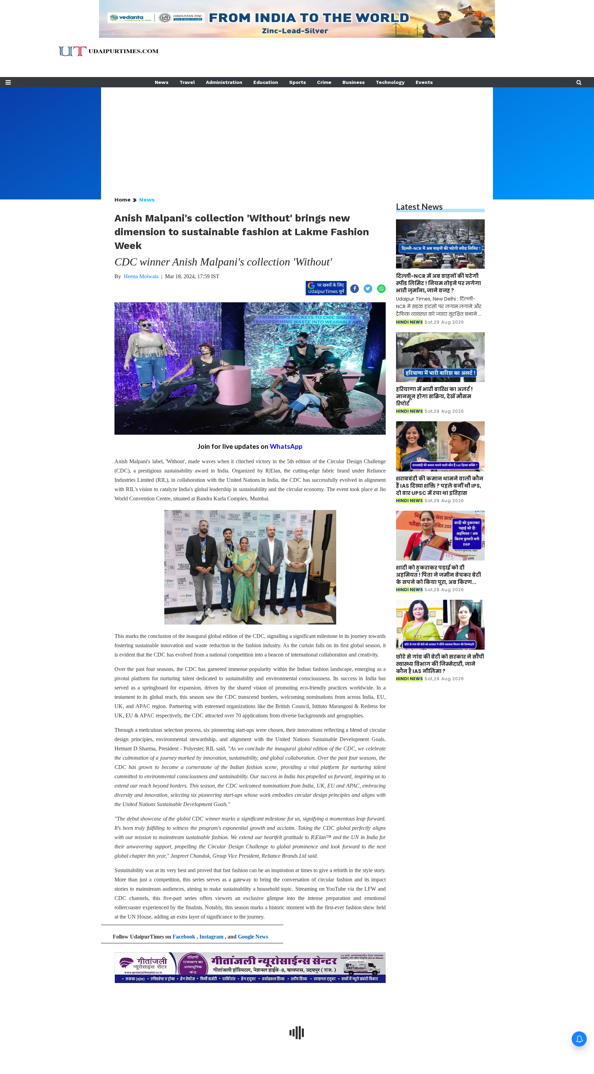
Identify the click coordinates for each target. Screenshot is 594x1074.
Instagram (211, 937)
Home (122, 199)
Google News (253, 937)
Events (424, 82)
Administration (224, 82)
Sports (297, 82)
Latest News (419, 206)
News (161, 82)
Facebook (184, 937)
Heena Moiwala (141, 276)
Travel (187, 82)
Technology (390, 82)
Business (353, 82)
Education (265, 82)
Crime (324, 82)
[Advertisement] (297, 135)
